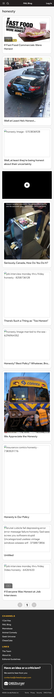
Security (39, 693)
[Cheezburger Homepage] (27, 684)
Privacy (32, 693)
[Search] (7, 3)
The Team (6, 651)
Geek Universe (9, 636)
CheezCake (7, 640)
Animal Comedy (9, 632)
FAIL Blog (27, 3)
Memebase (7, 628)
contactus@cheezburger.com (17, 677)
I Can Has (6, 620)
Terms (27, 693)
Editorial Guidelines (11, 659)
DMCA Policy (48, 693)
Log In (49, 3)
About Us (6, 655)
